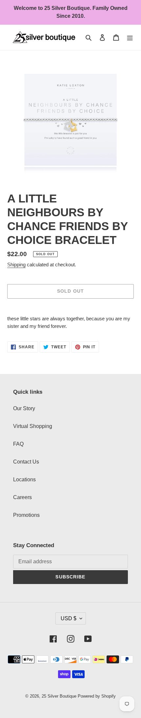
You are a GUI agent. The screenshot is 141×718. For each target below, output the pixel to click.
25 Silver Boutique (59, 696)
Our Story (24, 408)
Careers (22, 497)
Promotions (26, 515)
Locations (24, 479)
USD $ (68, 618)
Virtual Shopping (32, 426)
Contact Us (26, 462)
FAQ (18, 444)
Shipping (16, 264)
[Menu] (130, 37)
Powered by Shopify (97, 696)
